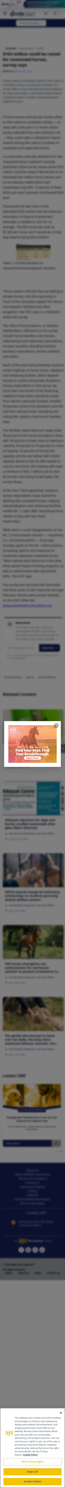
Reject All (32, 1471)
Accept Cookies (32, 1481)
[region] (32, 1448)
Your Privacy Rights (32, 1461)
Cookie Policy (30, 1454)
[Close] (61, 1413)
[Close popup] (56, 725)
